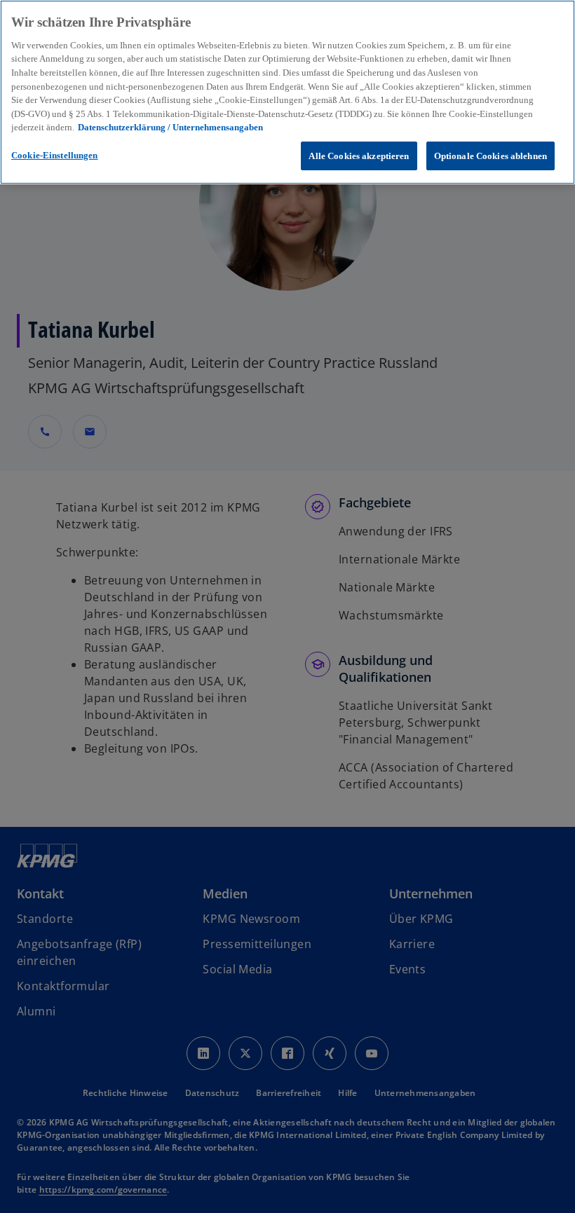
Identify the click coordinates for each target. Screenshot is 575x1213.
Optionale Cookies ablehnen (490, 156)
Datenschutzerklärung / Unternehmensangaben (170, 127)
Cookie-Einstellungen (54, 155)
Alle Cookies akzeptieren (359, 156)
